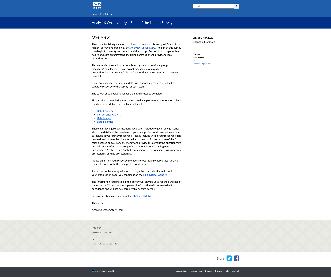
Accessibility (182, 271)
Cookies (208, 271)
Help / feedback (232, 271)
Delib (114, 271)
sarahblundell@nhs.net (201, 64)
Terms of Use (196, 271)
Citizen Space (101, 271)
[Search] (236, 6)
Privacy (218, 271)
